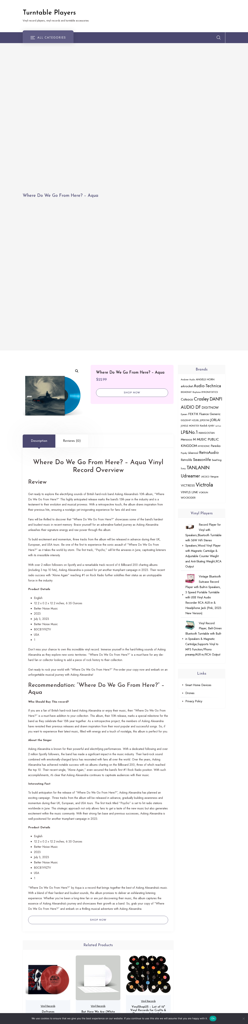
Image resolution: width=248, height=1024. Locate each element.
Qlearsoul (193, 453)
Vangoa (214, 476)
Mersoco (186, 439)
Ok (213, 1018)
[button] (77, 371)
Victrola (204, 485)
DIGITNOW (210, 407)
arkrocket (187, 386)
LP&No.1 (189, 432)
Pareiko (216, 445)
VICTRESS (188, 485)
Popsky (184, 453)
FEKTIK (193, 414)
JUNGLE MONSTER (190, 425)
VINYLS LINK (189, 492)
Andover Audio (188, 379)
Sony (183, 468)
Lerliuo (218, 426)
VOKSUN (203, 492)
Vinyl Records (48, 1006)
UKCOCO (205, 476)
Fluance (204, 414)
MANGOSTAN (207, 433)
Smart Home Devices (198, 685)
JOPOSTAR (205, 420)
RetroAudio (209, 452)
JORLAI (215, 419)
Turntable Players (49, 13)
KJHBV (211, 425)
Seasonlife (202, 459)
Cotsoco (187, 399)
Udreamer (190, 476)
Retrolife (186, 459)
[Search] (219, 37)
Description (39, 441)
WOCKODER (188, 497)
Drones (189, 693)
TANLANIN (198, 467)
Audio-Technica (207, 386)
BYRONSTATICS (210, 392)
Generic (215, 414)
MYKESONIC (204, 446)
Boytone (197, 392)
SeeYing (216, 460)
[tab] (39, 441)
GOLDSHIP (186, 420)
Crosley (201, 398)
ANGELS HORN (205, 379)
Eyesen (184, 414)
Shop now (132, 392)
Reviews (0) (72, 441)
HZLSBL (195, 420)
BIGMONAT (186, 392)
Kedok (203, 426)
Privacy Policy (193, 701)
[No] (243, 1018)
